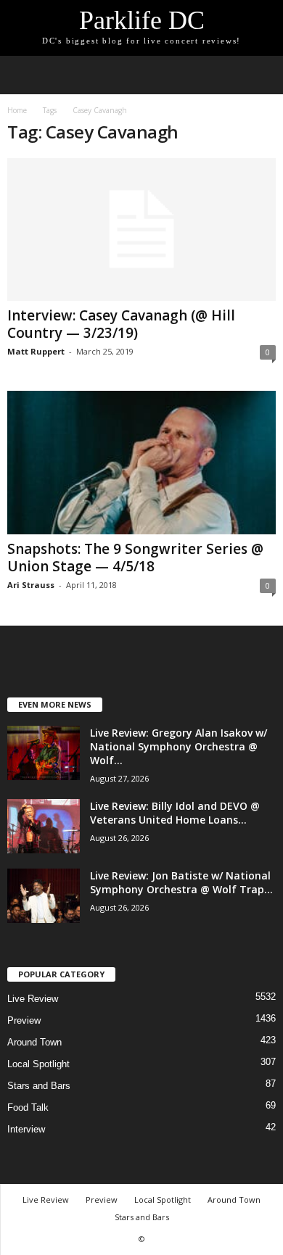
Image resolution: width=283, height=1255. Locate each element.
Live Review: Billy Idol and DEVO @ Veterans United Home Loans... (175, 813)
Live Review (32, 998)
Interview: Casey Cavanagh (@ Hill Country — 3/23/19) (121, 324)
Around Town (34, 1042)
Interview (26, 1129)
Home (17, 110)
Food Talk (28, 1107)
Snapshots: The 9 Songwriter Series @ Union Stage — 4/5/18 (135, 557)
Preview (24, 1020)
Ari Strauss (30, 584)
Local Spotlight (38, 1064)
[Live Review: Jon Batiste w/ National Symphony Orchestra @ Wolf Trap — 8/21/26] (43, 896)
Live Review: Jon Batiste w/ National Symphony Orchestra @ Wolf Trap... (181, 882)
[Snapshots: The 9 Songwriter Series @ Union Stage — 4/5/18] (141, 462)
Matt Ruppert (36, 351)
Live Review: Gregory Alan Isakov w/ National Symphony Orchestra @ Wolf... (178, 746)
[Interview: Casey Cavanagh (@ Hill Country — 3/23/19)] (141, 229)
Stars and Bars (38, 1085)
